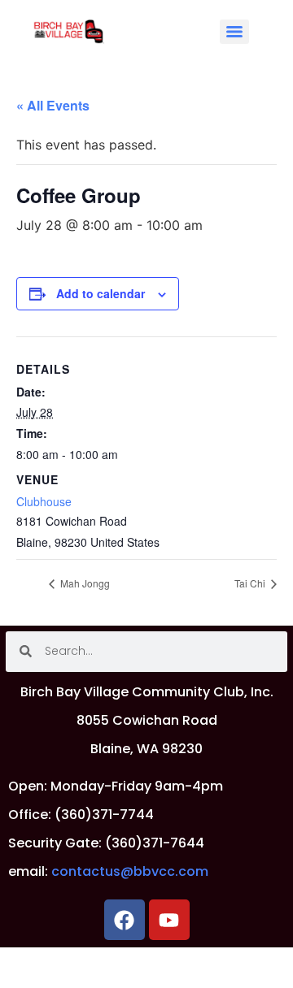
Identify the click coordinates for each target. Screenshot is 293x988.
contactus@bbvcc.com (129, 871)
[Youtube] (169, 919)
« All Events (53, 105)
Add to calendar (100, 293)
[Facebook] (124, 919)
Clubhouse (44, 501)
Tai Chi (251, 583)
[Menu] (234, 32)
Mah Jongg (84, 583)
